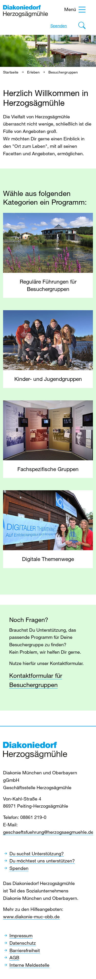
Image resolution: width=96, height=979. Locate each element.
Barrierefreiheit (24, 950)
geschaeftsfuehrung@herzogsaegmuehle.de (48, 832)
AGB (14, 957)
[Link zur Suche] (82, 26)
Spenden (58, 25)
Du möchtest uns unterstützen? (42, 860)
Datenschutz (22, 943)
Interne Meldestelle (29, 965)
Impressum (21, 935)
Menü (70, 9)
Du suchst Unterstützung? (36, 853)
